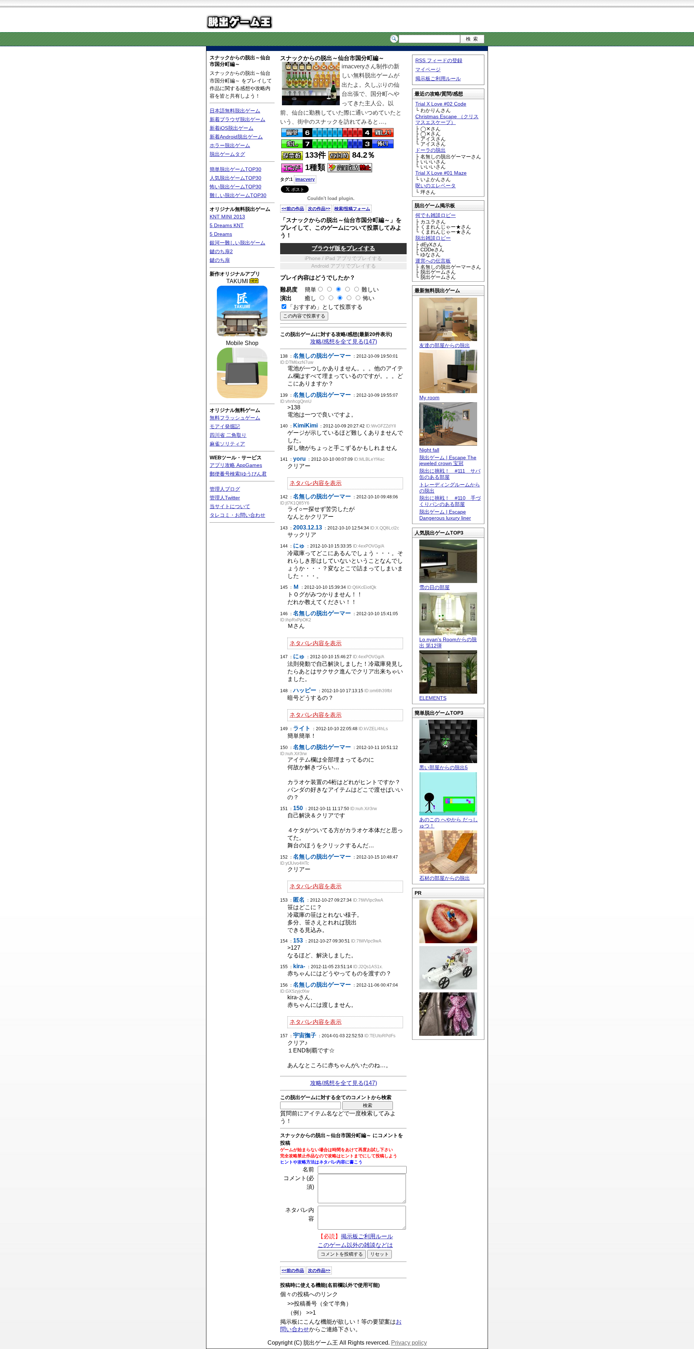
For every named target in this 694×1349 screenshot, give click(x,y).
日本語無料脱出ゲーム (235, 111)
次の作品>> (319, 208)
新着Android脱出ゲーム (236, 137)
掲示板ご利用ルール (438, 78)
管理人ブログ (225, 489)
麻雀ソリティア (227, 444)
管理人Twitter (225, 498)
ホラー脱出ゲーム (230, 145)
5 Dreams (221, 234)
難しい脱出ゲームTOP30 (238, 195)
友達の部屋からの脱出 (444, 345)
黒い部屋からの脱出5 (443, 767)
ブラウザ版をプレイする (343, 248)
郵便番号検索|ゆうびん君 (238, 474)
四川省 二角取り (228, 435)
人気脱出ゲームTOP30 (235, 178)
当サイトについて (230, 506)
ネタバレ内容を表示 (316, 483)
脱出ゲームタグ (227, 154)
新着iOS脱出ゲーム (231, 128)
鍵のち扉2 (221, 251)
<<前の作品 (293, 208)
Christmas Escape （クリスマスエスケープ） (447, 119)
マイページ (428, 69)
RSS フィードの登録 (438, 60)
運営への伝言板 (433, 261)
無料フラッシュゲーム (235, 418)
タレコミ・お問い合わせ (237, 515)
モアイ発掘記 (225, 426)
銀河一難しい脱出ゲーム (237, 243)
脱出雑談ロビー (433, 238)
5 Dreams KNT (227, 225)
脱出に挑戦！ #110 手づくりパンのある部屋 (450, 501)
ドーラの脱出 (430, 150)
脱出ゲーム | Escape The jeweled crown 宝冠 (447, 461)
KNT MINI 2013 (227, 217)
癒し (307, 298)
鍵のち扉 (220, 260)
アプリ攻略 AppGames (236, 465)
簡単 (307, 289)
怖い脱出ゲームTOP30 (235, 187)
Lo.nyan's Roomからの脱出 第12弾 (448, 642)
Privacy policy (409, 1343)
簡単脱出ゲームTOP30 (235, 169)
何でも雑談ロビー (435, 215)
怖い (368, 298)
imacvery (305, 179)
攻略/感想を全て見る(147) (343, 342)
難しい (370, 289)
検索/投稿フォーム (352, 208)
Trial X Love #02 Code (440, 104)
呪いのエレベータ (435, 185)
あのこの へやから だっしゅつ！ (448, 823)
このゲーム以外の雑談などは (355, 1245)
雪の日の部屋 (434, 587)
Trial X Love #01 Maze (441, 173)
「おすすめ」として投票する (325, 307)
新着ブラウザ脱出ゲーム (237, 119)
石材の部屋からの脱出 (444, 878)
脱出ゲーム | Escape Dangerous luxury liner (445, 515)
